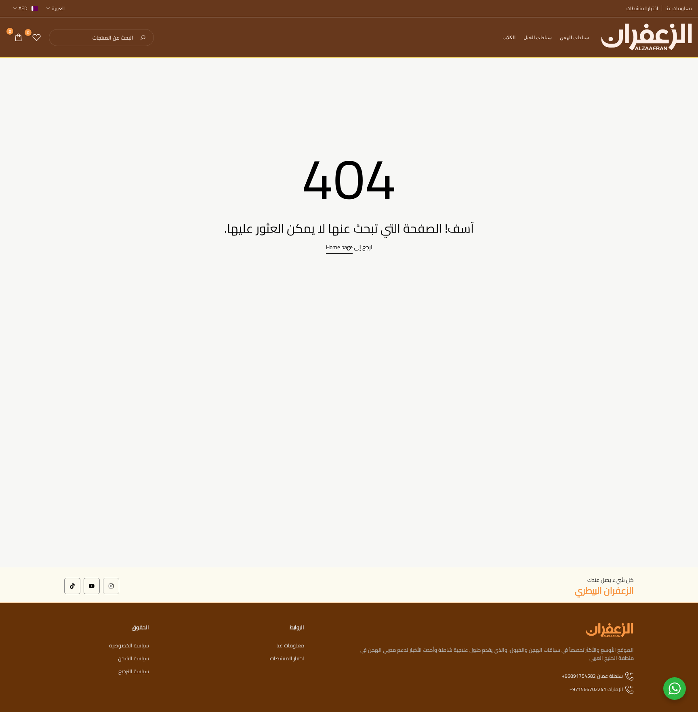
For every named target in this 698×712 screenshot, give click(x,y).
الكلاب (508, 37)
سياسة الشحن (133, 658)
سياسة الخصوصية (129, 645)
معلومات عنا (678, 8)
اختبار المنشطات (642, 8)
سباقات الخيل (538, 37)
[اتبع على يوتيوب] (92, 586)
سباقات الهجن (574, 37)
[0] (36, 37)
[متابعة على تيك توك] (72, 586)
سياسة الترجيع (133, 671)
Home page (339, 247)
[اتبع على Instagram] (111, 586)
